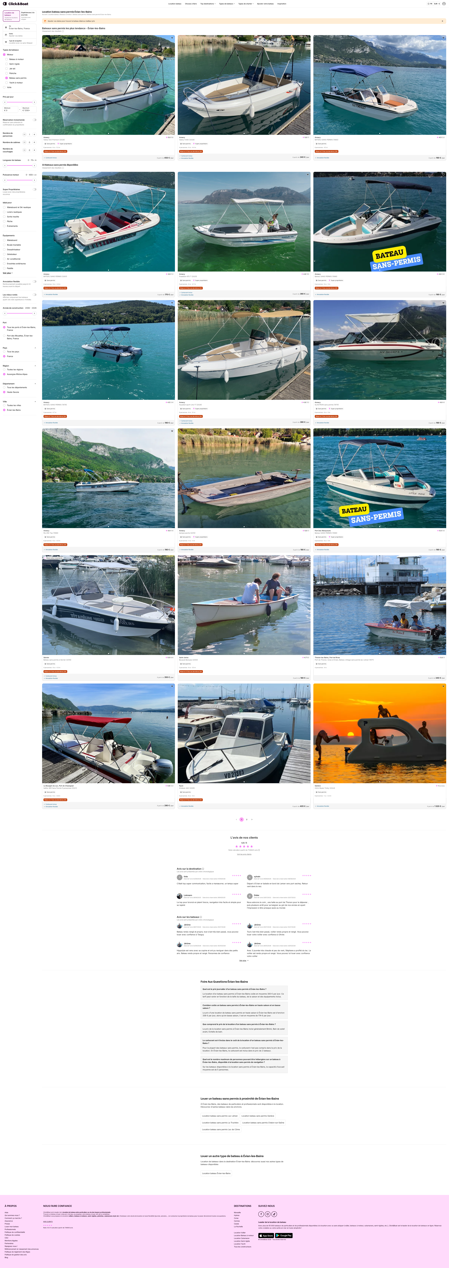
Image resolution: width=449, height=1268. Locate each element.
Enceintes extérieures (16, 263)
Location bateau (174, 4)
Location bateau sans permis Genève (258, 1116)
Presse (7, 1224)
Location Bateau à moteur (244, 1235)
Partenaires (9, 1243)
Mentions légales (11, 1241)
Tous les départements (17, 387)
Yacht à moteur (16, 82)
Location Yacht (239, 1244)
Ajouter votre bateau (265, 4)
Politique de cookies (12, 1235)
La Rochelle (238, 1227)
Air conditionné (13, 259)
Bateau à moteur (16, 59)
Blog (6, 1257)
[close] (442, 21)
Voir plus (242, 960)
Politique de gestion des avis (16, 1255)
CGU (6, 1238)
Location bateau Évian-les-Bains (216, 1173)
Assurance (9, 1221)
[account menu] (444, 4)
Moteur (10, 54)
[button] (108, 133)
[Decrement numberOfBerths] (24, 150)
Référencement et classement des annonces (22, 1249)
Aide (6, 1212)
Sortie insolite (13, 216)
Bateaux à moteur (66, 14)
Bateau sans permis (17, 78)
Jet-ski (12, 68)
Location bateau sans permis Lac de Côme (221, 1129)
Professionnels (10, 1229)
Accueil (44, 14)
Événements (12, 226)
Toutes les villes (14, 405)
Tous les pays (13, 351)
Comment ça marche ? (13, 1218)
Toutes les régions (15, 369)
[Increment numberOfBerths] (34, 150)
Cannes (237, 1221)
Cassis (236, 1224)
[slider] (5, 102)
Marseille (237, 1212)
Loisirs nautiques (14, 212)
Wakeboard (12, 240)
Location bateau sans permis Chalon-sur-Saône (263, 1122)
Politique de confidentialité (15, 1232)
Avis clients (48, 1221)
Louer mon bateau (12, 1227)
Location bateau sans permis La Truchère (220, 1122)
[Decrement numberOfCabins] (24, 142)
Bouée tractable (14, 245)
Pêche (9, 221)
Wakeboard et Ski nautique (19, 207)
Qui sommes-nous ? (12, 1215)
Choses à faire (191, 4)
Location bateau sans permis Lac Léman (220, 1116)
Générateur (12, 254)
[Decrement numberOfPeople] (24, 134)
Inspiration (281, 4)
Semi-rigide (14, 64)
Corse (236, 1218)
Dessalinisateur (13, 249)
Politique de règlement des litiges (17, 1252)
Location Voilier (240, 1233)
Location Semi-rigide (242, 1241)
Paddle (10, 268)
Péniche (12, 73)
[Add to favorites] (172, 38)
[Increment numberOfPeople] (34, 134)
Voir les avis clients (244, 854)
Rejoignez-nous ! (11, 1246)
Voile (9, 87)
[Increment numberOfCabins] (34, 142)
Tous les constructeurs (242, 1247)
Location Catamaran (241, 1238)
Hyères (236, 1215)
